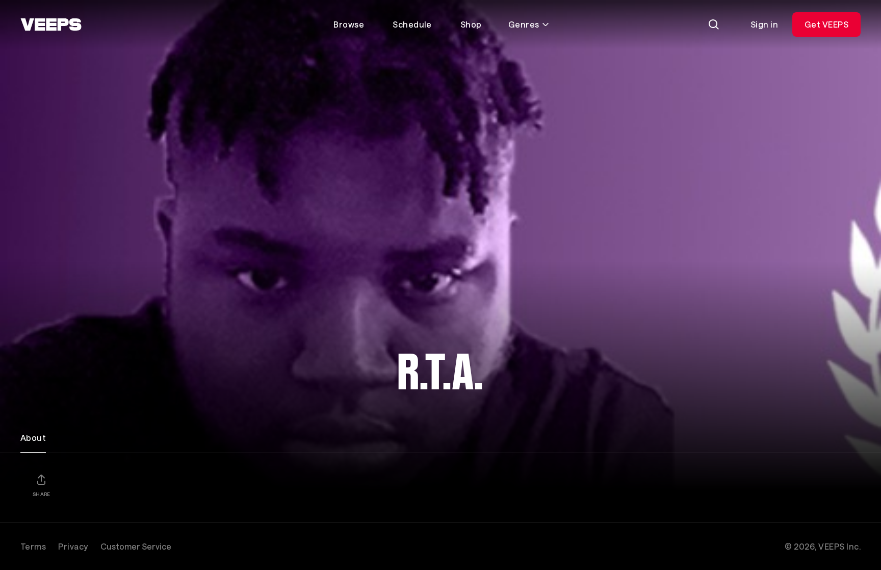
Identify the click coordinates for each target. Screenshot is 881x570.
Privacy (73, 546)
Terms (33, 546)
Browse (348, 24)
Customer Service (135, 546)
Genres (523, 24)
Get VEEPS (826, 24)
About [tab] (33, 437)
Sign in (764, 24)
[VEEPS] (51, 24)
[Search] (714, 24)
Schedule (412, 24)
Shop (471, 24)
